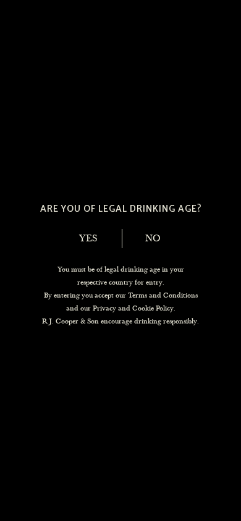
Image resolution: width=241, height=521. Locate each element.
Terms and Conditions (163, 295)
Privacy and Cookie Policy (133, 308)
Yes (88, 238)
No (153, 238)
